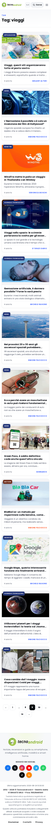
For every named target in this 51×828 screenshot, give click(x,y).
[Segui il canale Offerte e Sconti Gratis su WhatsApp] (43, 768)
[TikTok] (22, 775)
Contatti (27, 822)
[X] (15, 768)
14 (22, 714)
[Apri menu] (46, 4)
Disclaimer (13, 822)
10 (39, 707)
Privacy (39, 822)
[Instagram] (22, 768)
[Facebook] (8, 768)
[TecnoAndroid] (13, 4)
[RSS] (29, 775)
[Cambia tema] (27, 4)
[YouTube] (29, 768)
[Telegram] (36, 768)
